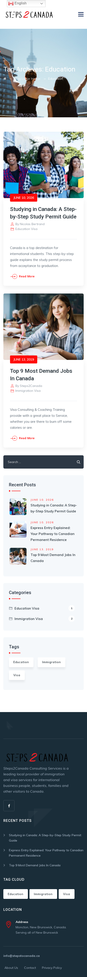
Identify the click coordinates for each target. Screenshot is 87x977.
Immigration (51, 662)
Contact (30, 968)
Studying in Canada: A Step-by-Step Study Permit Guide (45, 837)
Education (21, 662)
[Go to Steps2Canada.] (4, 79)
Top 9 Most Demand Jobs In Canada (34, 865)
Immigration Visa (28, 391)
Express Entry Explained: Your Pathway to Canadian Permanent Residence (53, 534)
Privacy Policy (52, 968)
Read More (27, 276)
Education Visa (26, 229)
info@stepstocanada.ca (21, 956)
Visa (16, 675)
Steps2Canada (31, 386)
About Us (11, 968)
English (20, 3)
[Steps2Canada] (28, 14)
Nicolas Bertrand (32, 224)
